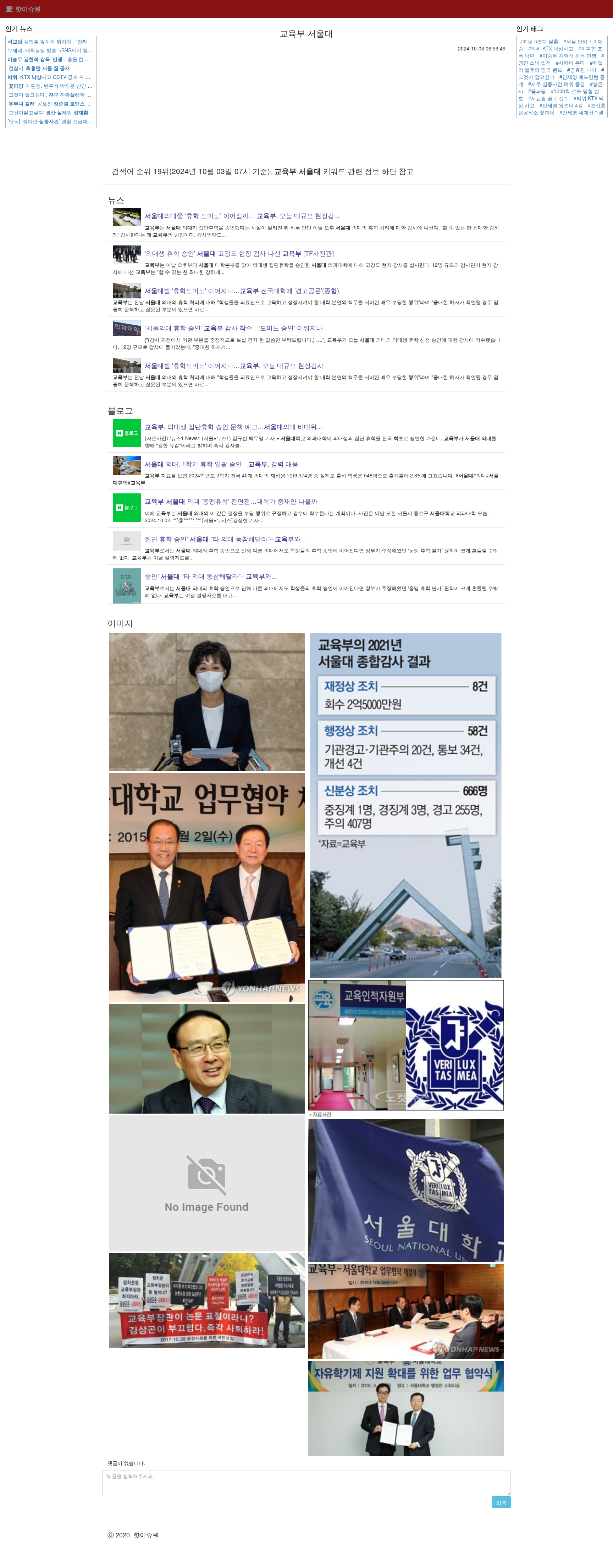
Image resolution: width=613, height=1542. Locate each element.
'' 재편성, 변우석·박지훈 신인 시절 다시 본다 (63, 85)
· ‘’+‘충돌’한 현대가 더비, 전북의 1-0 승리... (80, 59)
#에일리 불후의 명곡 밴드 (560, 66)
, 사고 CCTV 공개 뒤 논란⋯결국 (64, 76)
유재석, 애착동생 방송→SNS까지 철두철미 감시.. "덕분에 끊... (89, 50)
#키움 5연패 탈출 (539, 41)
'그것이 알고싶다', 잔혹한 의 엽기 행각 (68, 94)
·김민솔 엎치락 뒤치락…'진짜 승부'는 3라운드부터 (70, 41)
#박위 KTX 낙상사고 (550, 48)
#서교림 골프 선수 (548, 98)
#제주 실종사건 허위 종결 (556, 83)
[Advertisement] (306, 105)
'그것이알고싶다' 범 (47, 112)
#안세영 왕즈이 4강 (561, 105)
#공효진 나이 (581, 69)
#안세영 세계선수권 (581, 112)
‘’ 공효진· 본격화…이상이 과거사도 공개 (80, 103)
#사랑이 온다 (570, 62)
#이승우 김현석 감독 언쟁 (568, 55)
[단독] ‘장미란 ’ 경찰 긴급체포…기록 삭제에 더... (82, 121)
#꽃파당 (537, 90)
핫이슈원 (27, 8)
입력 (501, 1502)
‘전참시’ (38, 67)
